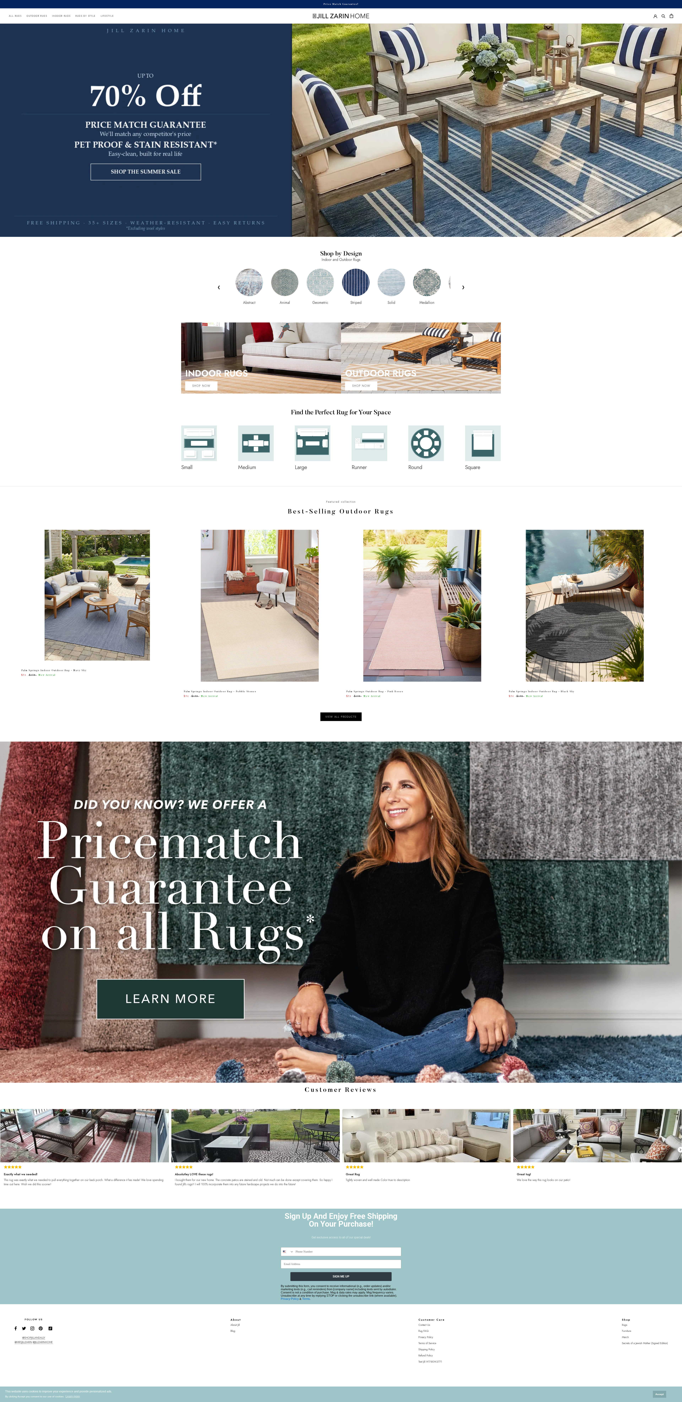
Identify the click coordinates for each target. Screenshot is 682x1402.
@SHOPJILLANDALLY (33, 1338)
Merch (625, 1337)
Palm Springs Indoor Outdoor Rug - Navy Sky (54, 670)
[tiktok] (50, 1328)
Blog (233, 1331)
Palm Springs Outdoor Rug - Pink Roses (374, 691)
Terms (306, 1298)
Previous (219, 287)
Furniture (626, 1331)
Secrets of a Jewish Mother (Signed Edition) (645, 1343)
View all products (341, 717)
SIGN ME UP (341, 1276)
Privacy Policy (290, 1298)
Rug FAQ (423, 1331)
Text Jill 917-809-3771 (430, 1362)
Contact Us (424, 1325)
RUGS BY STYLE (85, 16)
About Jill (235, 1325)
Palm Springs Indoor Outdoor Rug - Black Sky (542, 691)
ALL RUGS (15, 16)
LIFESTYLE (107, 16)
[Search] (663, 16)
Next (463, 287)
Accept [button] (659, 1394)
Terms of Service (427, 1343)
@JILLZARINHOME (43, 1342)
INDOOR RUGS (61, 16)
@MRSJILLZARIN (23, 1342)
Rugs (624, 1325)
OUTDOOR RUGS (37, 16)
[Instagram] (32, 1328)
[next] (671, 610)
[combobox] (287, 1251)
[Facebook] (16, 1328)
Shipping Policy (426, 1349)
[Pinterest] (41, 1328)
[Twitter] (24, 1328)
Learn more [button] (73, 1396)
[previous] (11, 610)
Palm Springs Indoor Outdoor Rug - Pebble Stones (220, 691)
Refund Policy (425, 1355)
